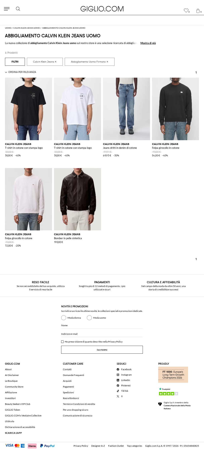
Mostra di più (148, 43)
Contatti (67, 369)
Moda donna (74, 317)
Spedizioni (68, 392)
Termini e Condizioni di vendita (79, 403)
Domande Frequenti (73, 375)
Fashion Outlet (116, 445)
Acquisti (67, 380)
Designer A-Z (98, 445)
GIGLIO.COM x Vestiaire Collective (23, 415)
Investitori (10, 398)
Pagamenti (68, 386)
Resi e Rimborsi (71, 398)
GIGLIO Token (12, 409)
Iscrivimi (102, 349)
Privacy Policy (115, 341)
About (8, 369)
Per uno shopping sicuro (75, 409)
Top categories (134, 445)
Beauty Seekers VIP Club (17, 403)
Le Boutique (11, 380)
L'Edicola (9, 421)
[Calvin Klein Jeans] (45, 62)
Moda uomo (99, 317)
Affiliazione (11, 392)
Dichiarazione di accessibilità (20, 427)
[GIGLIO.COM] (102, 9)
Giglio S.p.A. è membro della (177, 405)
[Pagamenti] (31, 445)
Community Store (14, 386)
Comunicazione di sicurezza (77, 415)
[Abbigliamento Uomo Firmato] (90, 62)
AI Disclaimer (12, 375)
